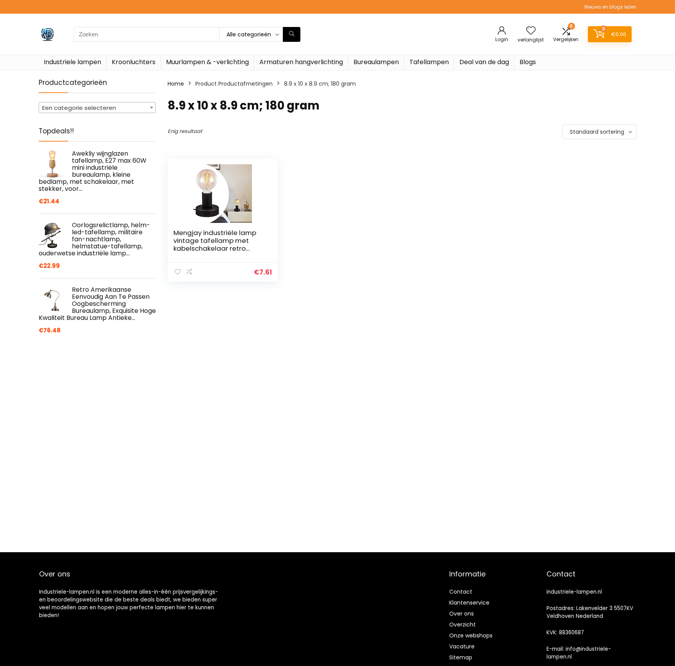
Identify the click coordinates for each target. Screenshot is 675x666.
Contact (460, 592)
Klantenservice (469, 603)
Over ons (461, 614)
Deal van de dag (484, 61)
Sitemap (460, 657)
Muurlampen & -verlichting (207, 61)
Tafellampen (429, 61)
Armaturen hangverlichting (301, 61)
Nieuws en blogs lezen (610, 7)
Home (176, 84)
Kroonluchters (133, 61)
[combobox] (97, 107)
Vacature (462, 646)
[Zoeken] (291, 34)
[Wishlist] (531, 31)
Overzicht (462, 624)
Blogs (528, 61)
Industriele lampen (72, 61)
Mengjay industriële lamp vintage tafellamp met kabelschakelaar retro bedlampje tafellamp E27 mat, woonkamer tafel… (215, 248)
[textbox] (97, 107)
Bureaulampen (376, 61)
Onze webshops (471, 635)
